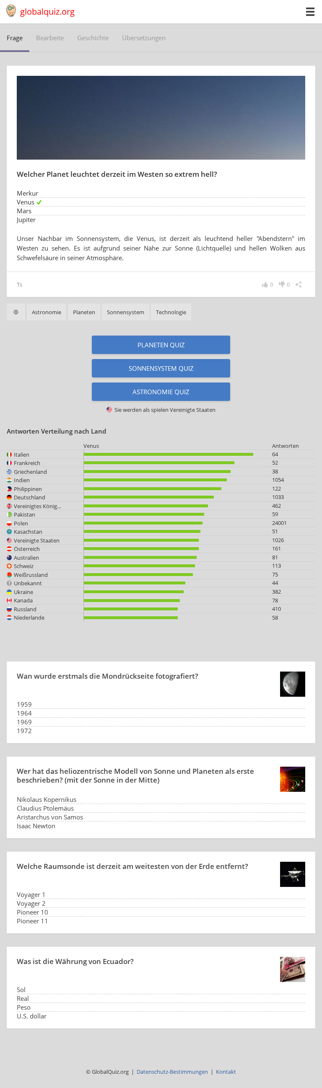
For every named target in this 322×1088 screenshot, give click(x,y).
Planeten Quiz (161, 345)
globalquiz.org (47, 11)
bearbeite (50, 38)
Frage (15, 38)
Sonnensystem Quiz (161, 368)
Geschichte (93, 38)
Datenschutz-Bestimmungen (172, 1071)
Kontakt (226, 1071)
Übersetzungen (144, 38)
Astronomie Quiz (161, 392)
